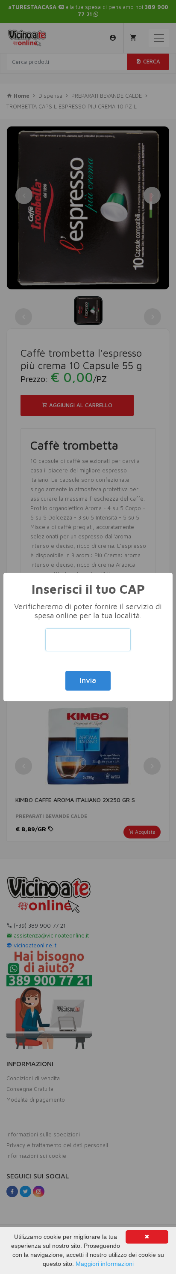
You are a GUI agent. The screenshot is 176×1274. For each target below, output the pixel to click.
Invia (88, 680)
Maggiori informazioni (105, 1263)
